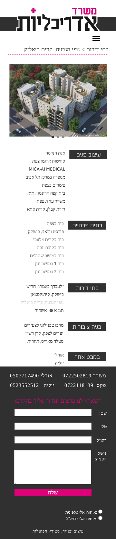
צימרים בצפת (53, 185)
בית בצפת (55, 223)
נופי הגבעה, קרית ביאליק (42, 302)
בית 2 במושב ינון (49, 271)
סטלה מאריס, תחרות (45, 341)
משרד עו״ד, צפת (51, 201)
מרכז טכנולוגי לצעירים (43, 325)
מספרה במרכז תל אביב (45, 177)
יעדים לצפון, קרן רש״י (44, 333)
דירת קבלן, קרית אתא (46, 209)
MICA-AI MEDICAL (47, 169)
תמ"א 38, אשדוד (49, 310)
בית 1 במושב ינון (49, 263)
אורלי (59, 355)
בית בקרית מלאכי (48, 239)
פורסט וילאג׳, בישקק (46, 231)
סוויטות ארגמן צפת (48, 161)
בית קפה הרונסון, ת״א (46, 193)
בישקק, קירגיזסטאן (47, 294)
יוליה (59, 363)
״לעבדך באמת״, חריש (45, 286)
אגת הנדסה (55, 153)
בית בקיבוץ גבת (50, 247)
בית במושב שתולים (47, 255)
